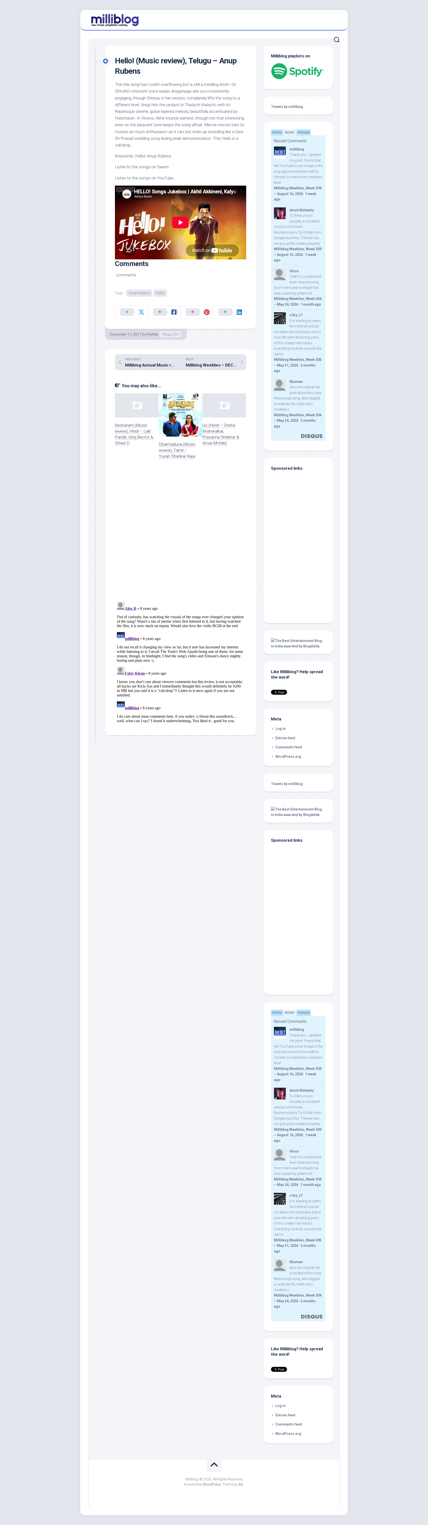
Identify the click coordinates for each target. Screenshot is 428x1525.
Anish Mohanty (302, 210)
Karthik (152, 334)
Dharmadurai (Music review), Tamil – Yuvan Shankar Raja (177, 450)
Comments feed (288, 747)
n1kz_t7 (296, 315)
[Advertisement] (302, 582)
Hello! (160, 293)
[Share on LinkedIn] (229, 312)
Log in (280, 729)
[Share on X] (131, 312)
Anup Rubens (139, 293)
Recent (290, 132)
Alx (241, 1484)
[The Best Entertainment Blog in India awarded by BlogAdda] (298, 646)
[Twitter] (335, 19)
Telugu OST (170, 334)
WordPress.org (288, 757)
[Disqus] (180, 533)
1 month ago (310, 304)
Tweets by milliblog (287, 107)
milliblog (297, 149)
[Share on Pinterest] (197, 312)
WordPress (212, 1484)
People (277, 132)
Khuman (296, 382)
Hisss (294, 271)
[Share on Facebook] (164, 312)
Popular (304, 132)
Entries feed (285, 738)
